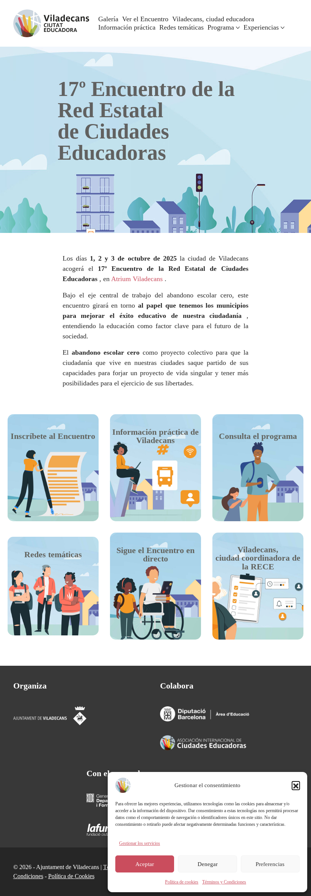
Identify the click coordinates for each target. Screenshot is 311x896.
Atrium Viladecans (137, 279)
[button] (296, 785)
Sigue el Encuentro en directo (155, 554)
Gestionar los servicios (139, 843)
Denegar (208, 864)
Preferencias (270, 864)
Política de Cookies (71, 876)
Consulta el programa (258, 436)
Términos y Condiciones (224, 882)
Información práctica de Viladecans (155, 436)
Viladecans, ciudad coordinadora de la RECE (257, 558)
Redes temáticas (53, 554)
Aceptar (144, 864)
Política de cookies (181, 882)
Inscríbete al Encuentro (53, 436)
